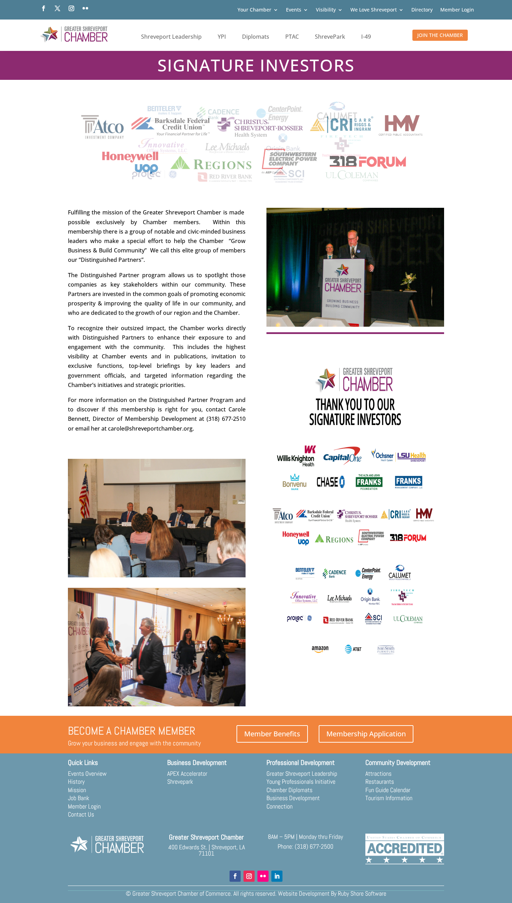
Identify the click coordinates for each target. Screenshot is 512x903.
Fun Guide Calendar (387, 790)
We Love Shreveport (373, 10)
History (76, 781)
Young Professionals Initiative (300, 781)
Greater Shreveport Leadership (301, 773)
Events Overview (87, 773)
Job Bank (78, 798)
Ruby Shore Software (362, 893)
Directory (422, 10)
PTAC (292, 36)
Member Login (457, 10)
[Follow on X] (57, 8)
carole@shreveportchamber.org (150, 428)
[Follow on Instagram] (71, 8)
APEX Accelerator (187, 773)
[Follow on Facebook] (43, 8)
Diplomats (255, 36)
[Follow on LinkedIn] (276, 876)
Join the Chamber (440, 35)
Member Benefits (272, 733)
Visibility (326, 10)
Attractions (378, 773)
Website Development (303, 893)
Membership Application (366, 733)
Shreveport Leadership (171, 36)
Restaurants (379, 781)
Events (293, 10)
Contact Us (81, 814)
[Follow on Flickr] (85, 8)
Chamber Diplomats (289, 790)
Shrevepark (180, 781)
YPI (222, 36)
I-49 (366, 36)
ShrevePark (330, 36)
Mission (77, 790)
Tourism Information (388, 798)
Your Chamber (254, 10)
